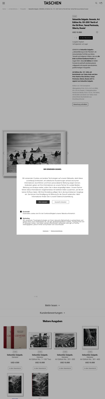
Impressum (46, 231)
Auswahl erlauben (60, 202)
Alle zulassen (43, 202)
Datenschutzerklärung (56, 231)
